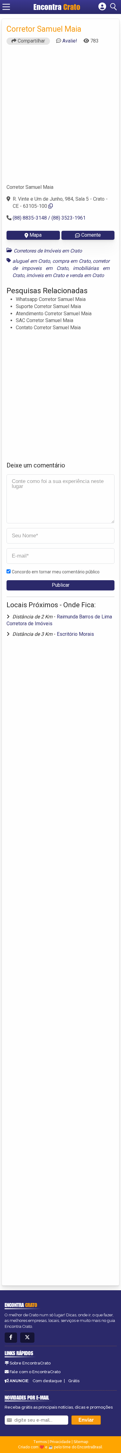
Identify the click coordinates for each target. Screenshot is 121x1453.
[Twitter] (27, 1337)
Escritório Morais (75, 634)
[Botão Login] (102, 6)
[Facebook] (11, 1337)
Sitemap (81, 1442)
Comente (91, 235)
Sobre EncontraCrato (30, 1363)
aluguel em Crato (31, 261)
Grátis (73, 1380)
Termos (40, 1442)
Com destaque (47, 1380)
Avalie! (69, 41)
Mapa (35, 235)
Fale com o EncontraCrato (35, 1371)
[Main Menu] (6, 7)
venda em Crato (86, 275)
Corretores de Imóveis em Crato (48, 251)
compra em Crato (71, 261)
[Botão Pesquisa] (114, 6)
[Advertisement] (60, 117)
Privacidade (60, 1442)
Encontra (57, 6)
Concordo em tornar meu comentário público (56, 571)
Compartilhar (30, 41)
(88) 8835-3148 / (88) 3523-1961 (49, 218)
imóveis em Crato (45, 275)
